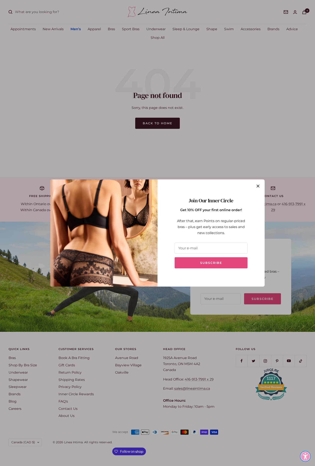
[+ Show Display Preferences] (305, 456)
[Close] (258, 186)
